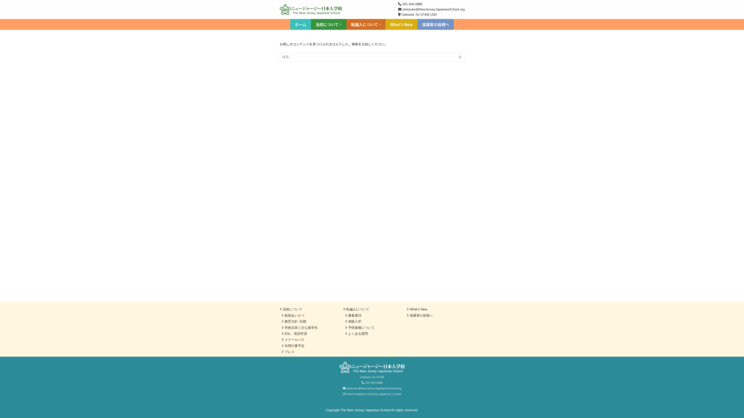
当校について (292, 309)
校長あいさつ (294, 315)
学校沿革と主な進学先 (301, 328)
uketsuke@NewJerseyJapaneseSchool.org (373, 388)
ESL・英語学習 (296, 334)
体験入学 (354, 321)
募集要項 (354, 315)
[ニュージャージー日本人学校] (312, 9)
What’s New (401, 24)
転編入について (357, 309)
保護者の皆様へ (435, 24)
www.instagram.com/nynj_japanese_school (373, 394)
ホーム (300, 24)
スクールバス (294, 340)
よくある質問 (358, 334)
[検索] (460, 57)
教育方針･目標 (295, 321)
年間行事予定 (294, 346)
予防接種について (361, 328)
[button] (341, 24)
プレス (289, 352)
